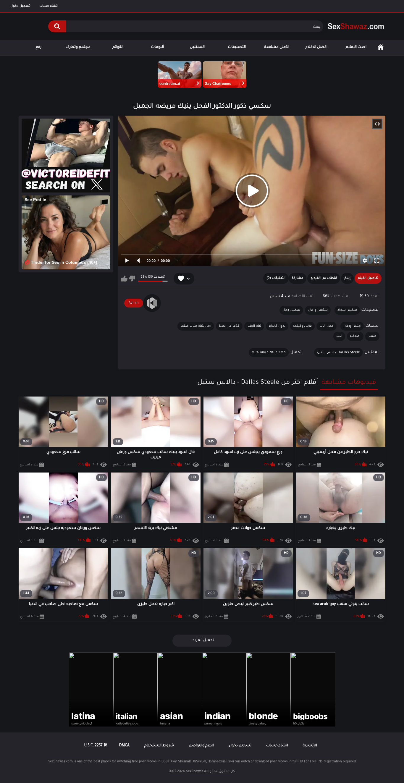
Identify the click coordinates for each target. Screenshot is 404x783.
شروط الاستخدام (159, 746)
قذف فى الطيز (229, 326)
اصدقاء (355, 336)
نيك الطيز (254, 326)
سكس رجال (291, 310)
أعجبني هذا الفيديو (124, 279)
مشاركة (297, 278)
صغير (372, 336)
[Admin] (152, 303)
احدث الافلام (356, 47)
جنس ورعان (352, 326)
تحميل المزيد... (202, 640)
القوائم (117, 47)
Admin (134, 303)
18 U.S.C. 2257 (95, 746)
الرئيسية (380, 47)
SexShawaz (194, 771)
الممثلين (197, 47)
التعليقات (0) (275, 278)
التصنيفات (237, 47)
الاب (339, 336)
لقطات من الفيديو (324, 278)
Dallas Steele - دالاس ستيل (338, 352)
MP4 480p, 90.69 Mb (268, 352)
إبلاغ (347, 278)
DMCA (124, 746)
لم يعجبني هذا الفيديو (132, 279)
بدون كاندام (277, 326)
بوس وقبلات (302, 326)
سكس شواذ (347, 310)
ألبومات (157, 47)
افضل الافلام (316, 47)
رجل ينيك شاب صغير (195, 326)
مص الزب (326, 326)
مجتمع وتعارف (78, 47)
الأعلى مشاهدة (276, 47)
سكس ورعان (317, 310)
